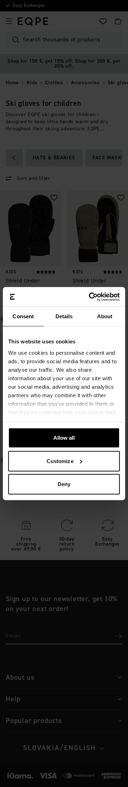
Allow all (64, 438)
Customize (60, 461)
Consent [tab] (23, 316)
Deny (64, 484)
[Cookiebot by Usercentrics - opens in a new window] (90, 296)
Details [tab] (64, 316)
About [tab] (105, 316)
